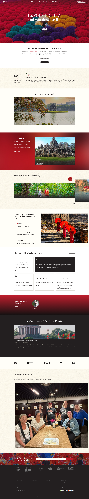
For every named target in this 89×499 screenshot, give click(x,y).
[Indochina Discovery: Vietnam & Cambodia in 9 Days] (55, 151)
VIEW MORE (44, 351)
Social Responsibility (50, 484)
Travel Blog (48, 480)
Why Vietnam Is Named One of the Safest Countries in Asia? (25, 340)
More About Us (72, 253)
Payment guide (63, 482)
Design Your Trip (81, 1)
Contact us (19, 487)
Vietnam (33, 482)
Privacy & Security (70, 496)
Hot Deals (37, 159)
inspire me (44, 28)
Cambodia (34, 485)
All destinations (34, 480)
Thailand (33, 484)
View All (44, 127)
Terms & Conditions (64, 496)
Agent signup (19, 484)
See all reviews (17, 82)
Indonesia (33, 487)
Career (18, 485)
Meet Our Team (20, 482)
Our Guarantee (63, 487)
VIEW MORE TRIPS (17, 151)
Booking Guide (63, 480)
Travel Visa (63, 485)
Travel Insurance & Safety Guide (67, 484)
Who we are (19, 480)
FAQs (47, 485)
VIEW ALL (73, 203)
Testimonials (48, 482)
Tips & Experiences (25, 342)
